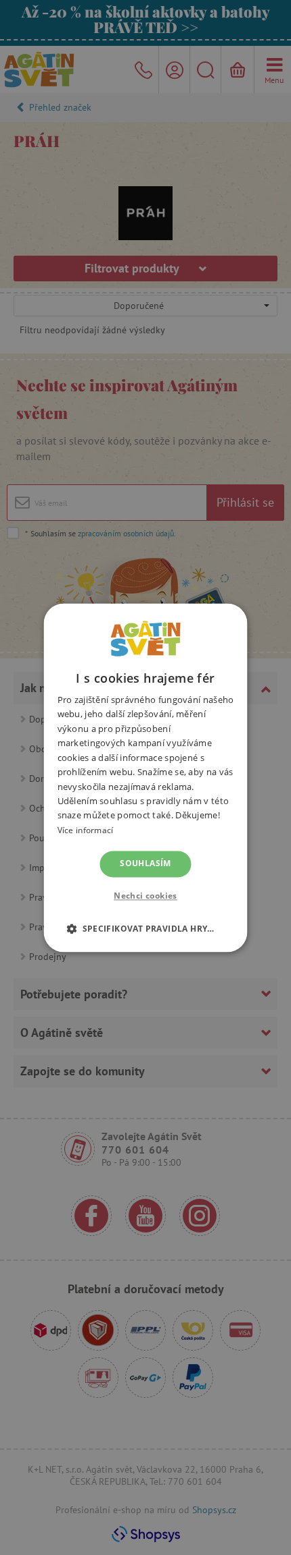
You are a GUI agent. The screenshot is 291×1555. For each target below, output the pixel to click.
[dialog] (145, 777)
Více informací (86, 830)
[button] (145, 928)
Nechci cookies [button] (145, 895)
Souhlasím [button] (145, 864)
